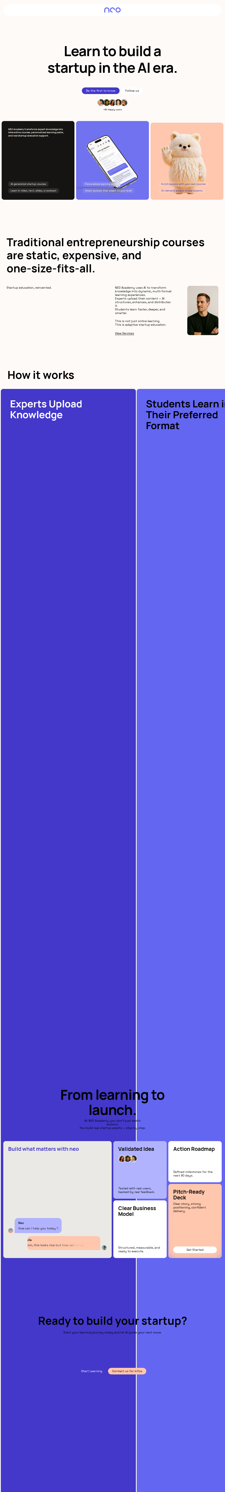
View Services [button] (124, 333)
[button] (100, 91)
